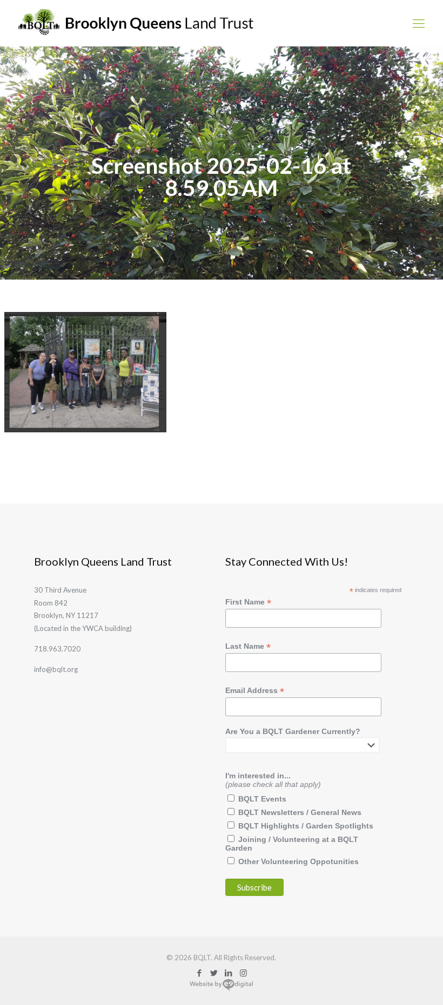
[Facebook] (199, 972)
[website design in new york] (221, 988)
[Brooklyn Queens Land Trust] (136, 23)
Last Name (248, 646)
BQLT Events (262, 799)
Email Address (254, 690)
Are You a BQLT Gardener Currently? (292, 731)
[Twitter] (214, 972)
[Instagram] (243, 972)
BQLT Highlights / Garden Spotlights (305, 825)
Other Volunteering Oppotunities (298, 861)
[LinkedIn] (228, 972)
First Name (248, 602)
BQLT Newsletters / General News (299, 812)
